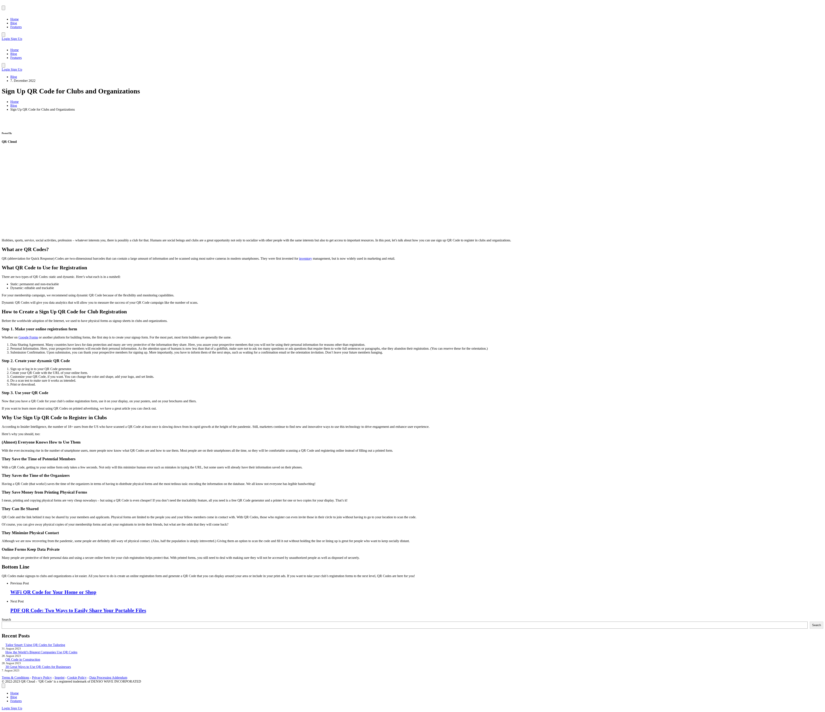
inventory (305, 258)
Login (6, 39)
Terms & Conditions (15, 677)
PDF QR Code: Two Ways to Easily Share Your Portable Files (78, 610)
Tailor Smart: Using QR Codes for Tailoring (35, 645)
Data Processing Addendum (108, 677)
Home (14, 102)
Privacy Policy (42, 677)
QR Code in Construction (22, 659)
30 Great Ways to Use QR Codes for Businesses (38, 667)
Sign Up (16, 39)
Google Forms (28, 337)
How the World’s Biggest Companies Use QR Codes (41, 652)
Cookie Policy (77, 677)
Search (6, 619)
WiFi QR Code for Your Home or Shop (53, 592)
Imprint (59, 677)
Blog (13, 77)
